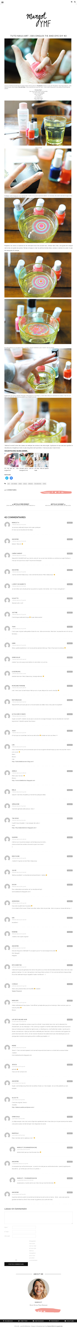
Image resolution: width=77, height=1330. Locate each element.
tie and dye (37, 483)
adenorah (15, 901)
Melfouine (16, 856)
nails (25, 483)
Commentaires (10, 490)
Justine (14, 612)
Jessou (14, 1064)
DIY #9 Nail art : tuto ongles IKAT (11, 469)
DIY (9, 483)
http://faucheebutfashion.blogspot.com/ (24, 827)
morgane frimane (18, 685)
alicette (15, 1097)
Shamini (15, 837)
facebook (39, 85)
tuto (44, 483)
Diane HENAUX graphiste (54, 1326)
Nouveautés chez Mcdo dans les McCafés (58, 505)
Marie (14, 1045)
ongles (30, 483)
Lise (13, 745)
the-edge (15, 818)
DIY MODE (14, 483)
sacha (14, 884)
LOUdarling (16, 671)
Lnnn (13, 643)
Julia (14, 730)
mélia (14, 790)
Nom (6, 1227)
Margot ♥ (15, 522)
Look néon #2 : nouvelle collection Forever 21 (20, 505)
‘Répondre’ (69, 522)
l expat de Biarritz (19, 584)
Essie (20, 483)
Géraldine (15, 804)
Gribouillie (16, 657)
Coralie (15, 984)
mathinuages (17, 700)
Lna (13, 917)
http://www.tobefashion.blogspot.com (23, 780)
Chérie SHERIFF (17, 553)
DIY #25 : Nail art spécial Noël (41, 469)
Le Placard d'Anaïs (19, 714)
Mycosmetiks (17, 965)
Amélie (14, 771)
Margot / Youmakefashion (27, 1178)
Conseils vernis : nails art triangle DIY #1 (26, 469)
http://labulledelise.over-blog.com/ (23, 761)
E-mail (6, 1231)
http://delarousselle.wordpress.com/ (23, 1107)
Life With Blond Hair (19, 1019)
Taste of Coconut (17, 991)
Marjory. (15, 1000)
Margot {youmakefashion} (27, 1147)
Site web (7, 1236)
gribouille (16, 1116)
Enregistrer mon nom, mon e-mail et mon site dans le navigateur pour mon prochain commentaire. (33, 1250)
